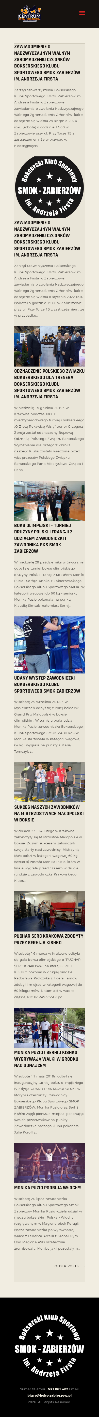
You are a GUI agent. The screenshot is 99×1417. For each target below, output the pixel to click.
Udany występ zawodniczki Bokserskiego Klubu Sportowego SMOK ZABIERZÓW (47, 684)
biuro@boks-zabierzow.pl (49, 1395)
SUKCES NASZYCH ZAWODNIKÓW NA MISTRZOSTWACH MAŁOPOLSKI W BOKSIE (49, 814)
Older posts (67, 1266)
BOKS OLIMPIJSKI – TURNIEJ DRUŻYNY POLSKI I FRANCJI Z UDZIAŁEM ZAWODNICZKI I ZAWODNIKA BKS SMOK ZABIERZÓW (43, 538)
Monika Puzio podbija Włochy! (47, 1188)
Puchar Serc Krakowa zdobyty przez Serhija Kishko (48, 939)
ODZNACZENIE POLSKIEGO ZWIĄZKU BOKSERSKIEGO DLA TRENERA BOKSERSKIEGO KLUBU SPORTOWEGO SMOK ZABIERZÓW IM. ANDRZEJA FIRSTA (49, 384)
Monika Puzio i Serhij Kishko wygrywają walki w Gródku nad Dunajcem (46, 1059)
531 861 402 (58, 1389)
